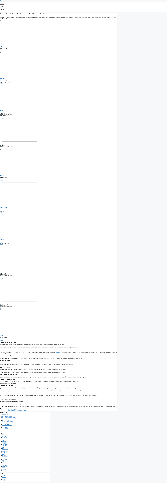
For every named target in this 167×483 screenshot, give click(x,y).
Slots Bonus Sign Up (5, 414)
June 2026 (3, 476)
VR (2, 470)
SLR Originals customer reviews (112, 382)
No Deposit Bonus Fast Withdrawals (7, 425)
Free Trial (1, 148)
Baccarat (3, 434)
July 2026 (3, 475)
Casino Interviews (4, 437)
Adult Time (2, 78)
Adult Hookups (4, 432)
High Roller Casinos (5, 449)
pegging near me (58, 352)
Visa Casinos (4, 469)
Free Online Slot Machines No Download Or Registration (10, 418)
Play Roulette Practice (5, 423)
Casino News (4, 438)
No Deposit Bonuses (5, 456)
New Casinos (4, 455)
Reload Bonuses (4, 459)
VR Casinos (3, 471)
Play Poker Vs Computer (5, 424)
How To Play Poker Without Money (7, 416)
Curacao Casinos (4, 442)
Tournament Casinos (5, 466)
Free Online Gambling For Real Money (7, 421)
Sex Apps (3, 461)
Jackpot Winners (4, 451)
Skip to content (2, 0)
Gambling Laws (4, 446)
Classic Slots (4, 441)
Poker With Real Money (5, 428)
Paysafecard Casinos (5, 457)
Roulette (3, 460)
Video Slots (3, 467)
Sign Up (1, 51)
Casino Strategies (4, 439)
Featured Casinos (4, 445)
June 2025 (3, 479)
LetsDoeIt (2, 110)
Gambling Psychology (5, 447)
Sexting (3, 8)
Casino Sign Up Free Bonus (6, 426)
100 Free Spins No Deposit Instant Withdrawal (8, 417)
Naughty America (3, 207)
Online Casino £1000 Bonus (6, 420)
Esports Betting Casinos (5, 443)
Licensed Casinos (4, 452)
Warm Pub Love (2, 2)
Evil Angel (2, 271)
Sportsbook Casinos (5, 465)
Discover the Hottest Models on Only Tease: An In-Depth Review (10, 409)
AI (2, 11)
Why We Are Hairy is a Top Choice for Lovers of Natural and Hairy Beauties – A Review (13, 410)
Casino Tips (3, 440)
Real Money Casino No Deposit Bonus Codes (8, 419)
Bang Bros (2, 175)
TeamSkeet (2, 239)
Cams (3, 9)
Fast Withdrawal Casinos (5, 444)
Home (3, 6)
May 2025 (3, 480)
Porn (2, 10)
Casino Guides (4, 436)
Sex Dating (3, 462)
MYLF (1, 335)
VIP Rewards (4, 468)
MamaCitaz (2, 302)
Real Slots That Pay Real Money (6, 422)
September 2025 (4, 478)
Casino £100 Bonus (5, 427)
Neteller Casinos (4, 454)
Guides (3, 448)
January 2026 (4, 477)
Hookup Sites (4, 450)
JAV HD (1, 46)
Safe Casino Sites (4, 415)
